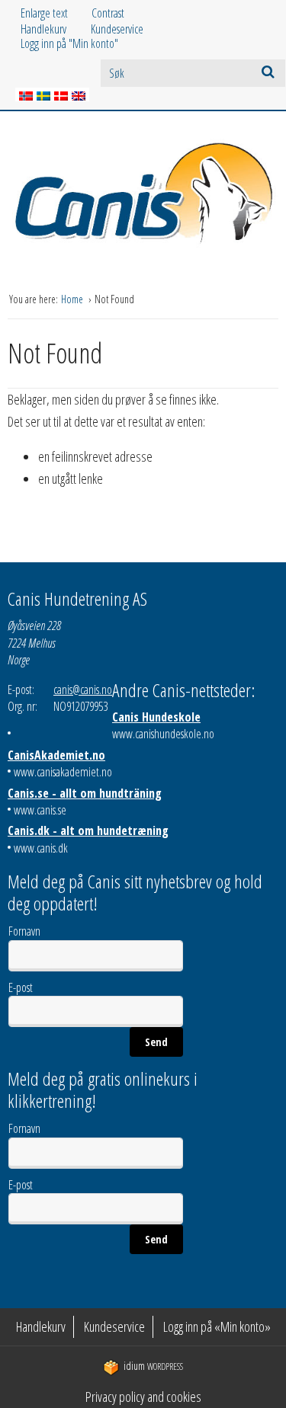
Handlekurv (43, 29)
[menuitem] (56, 29)
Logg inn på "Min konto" (69, 43)
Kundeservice (117, 29)
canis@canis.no (82, 689)
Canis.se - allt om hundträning (85, 793)
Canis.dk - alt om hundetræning (88, 830)
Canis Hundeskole (156, 717)
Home (73, 299)
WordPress (153, 1366)
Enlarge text (44, 13)
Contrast (108, 13)
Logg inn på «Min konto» (217, 1326)
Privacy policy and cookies (143, 1396)
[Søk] (268, 71)
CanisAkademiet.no (56, 755)
